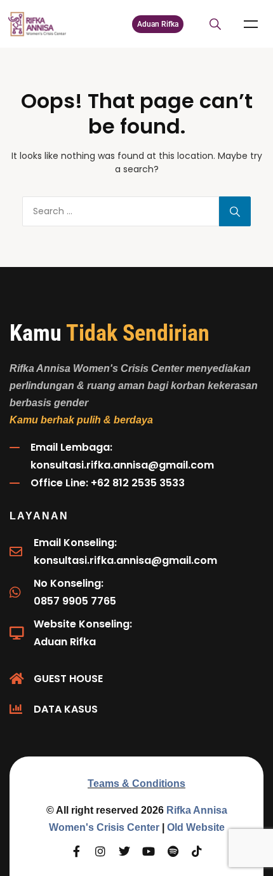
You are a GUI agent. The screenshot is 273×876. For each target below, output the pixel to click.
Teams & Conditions (136, 783)
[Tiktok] (197, 851)
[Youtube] (148, 851)
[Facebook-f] (76, 851)
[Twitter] (124, 851)
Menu (251, 24)
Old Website (196, 827)
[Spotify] (172, 851)
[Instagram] (100, 851)
